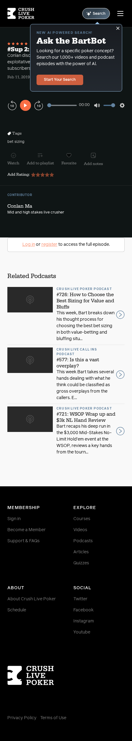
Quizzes (81, 563)
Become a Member (26, 530)
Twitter (80, 599)
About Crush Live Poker (31, 599)
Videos (80, 530)
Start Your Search (60, 80)
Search (99, 14)
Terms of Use (53, 718)
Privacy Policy (22, 718)
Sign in (14, 519)
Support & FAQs (23, 541)
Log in (28, 244)
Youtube (81, 632)
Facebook (83, 610)
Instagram (83, 621)
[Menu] (120, 13)
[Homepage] (20, 13)
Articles (81, 552)
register (49, 244)
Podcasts (83, 541)
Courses (81, 519)
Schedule (16, 610)
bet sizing (15, 142)
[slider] (62, 105)
